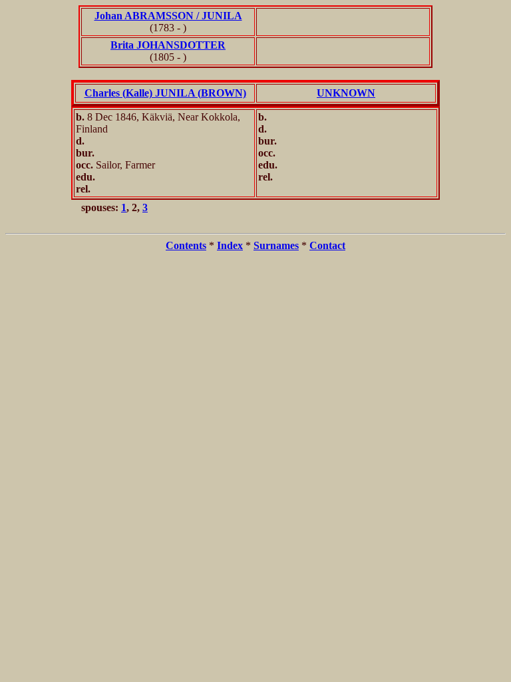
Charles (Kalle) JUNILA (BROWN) (165, 93)
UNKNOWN (346, 93)
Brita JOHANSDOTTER (168, 45)
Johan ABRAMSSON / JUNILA (168, 15)
